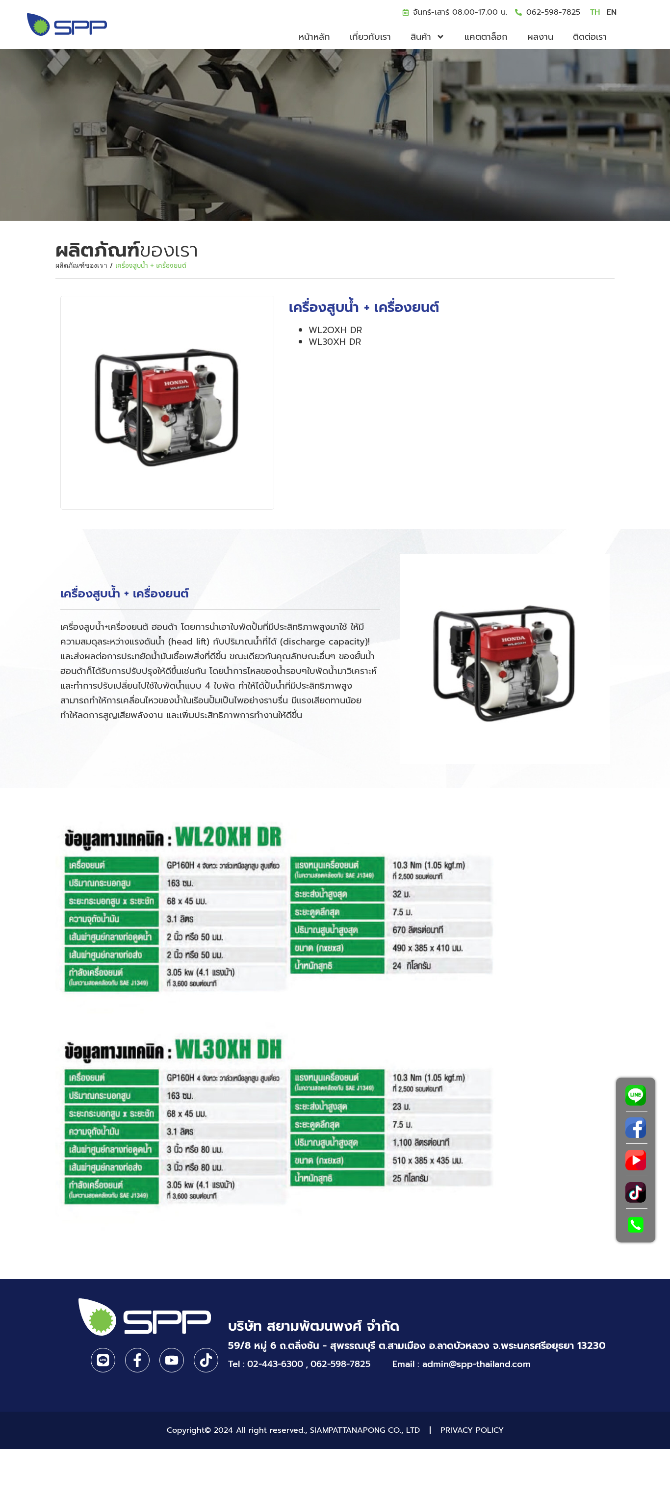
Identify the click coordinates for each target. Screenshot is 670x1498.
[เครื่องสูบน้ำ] (167, 403)
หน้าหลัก (314, 37)
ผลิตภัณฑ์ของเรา (81, 265)
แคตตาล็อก (486, 37)
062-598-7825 (553, 12)
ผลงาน (540, 37)
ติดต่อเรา (590, 37)
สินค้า (421, 37)
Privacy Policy (472, 1430)
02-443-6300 (275, 1364)
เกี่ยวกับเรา (370, 37)
